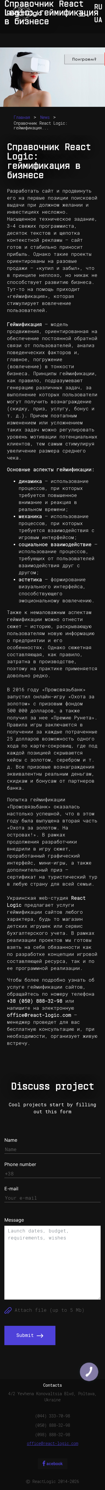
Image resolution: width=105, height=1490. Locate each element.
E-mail (11, 1188)
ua (98, 20)
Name (10, 1140)
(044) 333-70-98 (52, 1416)
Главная (22, 117)
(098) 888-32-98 (52, 1434)
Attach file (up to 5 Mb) (48, 1310)
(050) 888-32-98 (52, 1425)
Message (14, 1220)
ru (98, 7)
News (45, 117)
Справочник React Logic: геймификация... (40, 125)
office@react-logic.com (39, 1015)
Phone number (20, 1164)
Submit (26, 1335)
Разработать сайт (30, 191)
